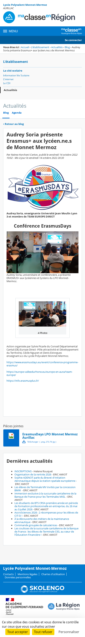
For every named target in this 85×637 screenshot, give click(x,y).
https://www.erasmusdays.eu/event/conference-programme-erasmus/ (42, 363)
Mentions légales (27, 574)
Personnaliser (69, 632)
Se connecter (73, 40)
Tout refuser (43, 632)
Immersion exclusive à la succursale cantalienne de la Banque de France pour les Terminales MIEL (45, 495)
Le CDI (6, 83)
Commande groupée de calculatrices (35, 525)
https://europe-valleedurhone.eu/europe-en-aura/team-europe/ (40, 373)
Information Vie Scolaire (16, 75)
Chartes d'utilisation (53, 574)
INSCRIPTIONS (23, 471)
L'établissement (40, 47)
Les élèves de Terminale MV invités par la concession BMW (45, 488)
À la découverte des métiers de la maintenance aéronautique (41, 520)
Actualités (57, 47)
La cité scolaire (12, 70)
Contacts (8, 574)
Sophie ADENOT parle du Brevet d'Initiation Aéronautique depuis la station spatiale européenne (44, 479)
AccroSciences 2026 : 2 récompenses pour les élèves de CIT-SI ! (46, 514)
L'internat (8, 79)
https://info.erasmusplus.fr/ (23, 380)
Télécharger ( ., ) (42, 441)
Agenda (17, 112)
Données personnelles (18, 577)
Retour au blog (13, 124)
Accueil (25, 47)
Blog (67, 47)
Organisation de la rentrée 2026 (32, 474)
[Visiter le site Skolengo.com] (42, 592)
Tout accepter (17, 632)
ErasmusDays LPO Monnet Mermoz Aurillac (50, 436)
